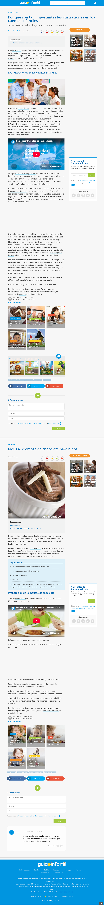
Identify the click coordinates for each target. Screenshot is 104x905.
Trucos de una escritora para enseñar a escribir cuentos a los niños (55, 321)
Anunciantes (44, 873)
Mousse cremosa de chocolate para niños (17, 323)
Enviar (58, 428)
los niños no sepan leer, (25, 173)
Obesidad (13, 734)
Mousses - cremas (15, 318)
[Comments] (62, 33)
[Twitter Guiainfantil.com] (87, 195)
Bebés (50, 737)
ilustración (16, 50)
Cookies (37, 870)
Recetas (11, 444)
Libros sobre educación (35, 380)
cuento (11, 58)
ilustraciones (23, 108)
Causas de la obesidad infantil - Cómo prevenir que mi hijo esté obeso (16, 740)
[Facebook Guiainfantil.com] (73, 195)
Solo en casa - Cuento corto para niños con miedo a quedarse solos (76, 56)
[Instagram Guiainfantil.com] (83, 195)
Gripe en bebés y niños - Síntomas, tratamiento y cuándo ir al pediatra (90, 41)
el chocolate (20, 598)
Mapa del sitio (59, 873)
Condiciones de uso (40, 423)
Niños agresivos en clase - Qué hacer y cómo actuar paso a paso (76, 41)
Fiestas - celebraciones (35, 772)
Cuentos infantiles (35, 319)
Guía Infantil (52, 896)
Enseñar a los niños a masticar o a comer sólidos (55, 742)
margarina (35, 684)
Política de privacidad (51, 870)
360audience (58, 901)
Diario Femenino (67, 896)
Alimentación (12, 772)
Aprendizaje (47, 380)
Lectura (22, 294)
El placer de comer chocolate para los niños (17, 765)
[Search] (82, 3)
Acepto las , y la (35, 423)
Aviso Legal (67, 870)
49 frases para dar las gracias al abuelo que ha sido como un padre (90, 56)
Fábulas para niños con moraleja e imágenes (25, 359)
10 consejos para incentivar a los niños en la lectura (17, 346)
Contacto (79, 870)
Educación (13, 12)
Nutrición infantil (35, 738)
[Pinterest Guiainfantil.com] (78, 195)
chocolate (40, 536)
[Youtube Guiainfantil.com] (92, 195)
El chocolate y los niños (35, 742)
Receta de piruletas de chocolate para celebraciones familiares (34, 763)
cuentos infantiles (19, 191)
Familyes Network (37, 896)
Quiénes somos (24, 870)
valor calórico (35, 548)
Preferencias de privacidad (25, 423)
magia (11, 273)
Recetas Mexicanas (50, 772)
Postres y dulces (34, 756)
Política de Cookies (53, 423)
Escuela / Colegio (21, 380)
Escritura (51, 315)
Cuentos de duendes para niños (34, 346)
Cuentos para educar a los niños (36, 323)
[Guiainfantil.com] (29, 4)
